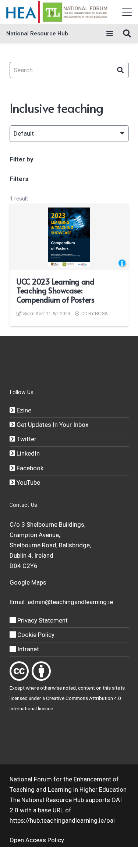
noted (69, 688)
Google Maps (28, 582)
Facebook (29, 468)
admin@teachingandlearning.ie (70, 602)
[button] (127, 12)
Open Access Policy (37, 840)
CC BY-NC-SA (94, 313)
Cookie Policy (35, 634)
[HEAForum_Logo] (57, 12)
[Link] (19, 671)
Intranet (27, 649)
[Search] (120, 70)
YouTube (27, 482)
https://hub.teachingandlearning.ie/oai (62, 820)
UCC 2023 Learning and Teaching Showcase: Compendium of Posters (55, 290)
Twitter (25, 439)
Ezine (23, 410)
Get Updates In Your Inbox (51, 424)
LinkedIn (27, 453)
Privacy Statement (42, 620)
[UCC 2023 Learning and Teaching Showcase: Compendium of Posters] (69, 237)
